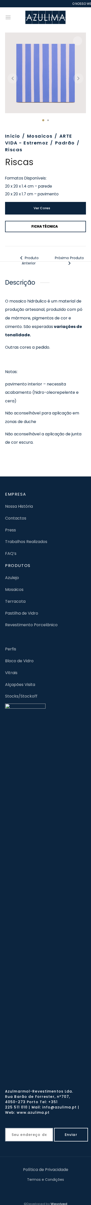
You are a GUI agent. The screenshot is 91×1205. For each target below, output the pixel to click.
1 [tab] (43, 120)
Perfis (10, 649)
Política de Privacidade (45, 1169)
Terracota (15, 601)
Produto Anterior (30, 260)
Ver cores (42, 208)
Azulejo (12, 578)
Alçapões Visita (20, 684)
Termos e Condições (45, 1179)
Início (12, 136)
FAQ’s (10, 553)
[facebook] (39, 1190)
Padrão (65, 143)
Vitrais (11, 673)
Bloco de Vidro (19, 661)
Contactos (15, 518)
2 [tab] (48, 120)
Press (10, 530)
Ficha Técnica (44, 226)
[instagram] (52, 1190)
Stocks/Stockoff (21, 696)
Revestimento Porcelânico (31, 625)
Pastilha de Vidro (21, 613)
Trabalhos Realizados (26, 542)
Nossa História (19, 506)
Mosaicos (40, 136)
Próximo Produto (69, 257)
